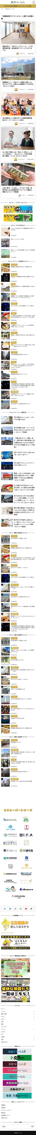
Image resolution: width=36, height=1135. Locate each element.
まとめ (2, 1019)
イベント (3, 1029)
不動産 (2, 1037)
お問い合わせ (4, 1042)
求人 (2, 1034)
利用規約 (3, 1107)
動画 (2, 1024)
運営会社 (3, 1112)
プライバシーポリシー (6, 1110)
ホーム (2, 1008)
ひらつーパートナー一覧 (7, 932)
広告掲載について (5, 1115)
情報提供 (3, 1105)
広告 (2, 1039)
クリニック (4, 1026)
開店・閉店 (4, 1014)
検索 (32, 1126)
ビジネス (3, 1031)
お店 (2, 1021)
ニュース (3, 1011)
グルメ (2, 1016)
